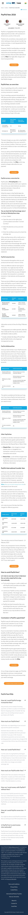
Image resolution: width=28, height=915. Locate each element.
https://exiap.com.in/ (14, 847)
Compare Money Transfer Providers (14, 683)
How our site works (14, 896)
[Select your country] (25, 3)
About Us (14, 900)
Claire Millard (7, 24)
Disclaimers (24, 9)
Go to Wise (14, 64)
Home (2, 7)
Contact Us (14, 903)
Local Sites (14, 906)
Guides (6, 7)
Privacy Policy (14, 887)
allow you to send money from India (12, 484)
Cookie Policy (14, 890)
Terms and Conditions (14, 884)
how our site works (11, 879)
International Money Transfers (14, 893)
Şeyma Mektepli (20, 24)
